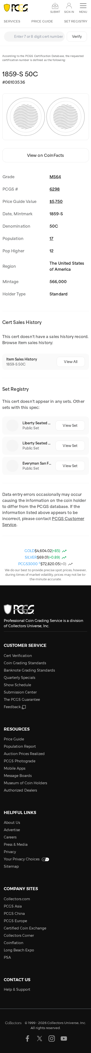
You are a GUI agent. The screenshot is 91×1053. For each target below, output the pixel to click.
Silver (31, 557)
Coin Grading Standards (25, 663)
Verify (77, 37)
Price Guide (42, 21)
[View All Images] (45, 116)
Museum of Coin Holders (25, 783)
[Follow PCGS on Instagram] (51, 1038)
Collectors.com (17, 899)
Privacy (10, 852)
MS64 (55, 176)
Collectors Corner (19, 935)
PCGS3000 (29, 564)
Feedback (12, 707)
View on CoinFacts (45, 155)
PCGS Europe (15, 921)
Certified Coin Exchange (25, 928)
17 (51, 238)
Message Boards (18, 775)
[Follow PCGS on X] (39, 1038)
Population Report (20, 746)
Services (12, 21)
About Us (12, 822)
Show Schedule (17, 685)
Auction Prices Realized (24, 753)
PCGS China (14, 913)
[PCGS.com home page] (16, 8)
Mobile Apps (14, 768)
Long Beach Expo (19, 950)
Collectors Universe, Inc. (66, 1022)
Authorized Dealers (20, 790)
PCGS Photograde (19, 761)
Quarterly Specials (19, 677)
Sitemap (11, 866)
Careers (10, 837)
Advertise (12, 830)
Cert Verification (18, 655)
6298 (55, 189)
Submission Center (20, 692)
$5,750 (56, 201)
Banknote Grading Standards (29, 670)
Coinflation (13, 943)
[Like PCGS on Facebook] (27, 1038)
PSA (7, 957)
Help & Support (17, 989)
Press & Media (16, 844)
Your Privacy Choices (21, 859)
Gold (30, 551)
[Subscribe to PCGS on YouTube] (63, 1038)
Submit (55, 12)
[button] (83, 8)
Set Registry (75, 21)
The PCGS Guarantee (22, 699)
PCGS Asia (13, 906)
